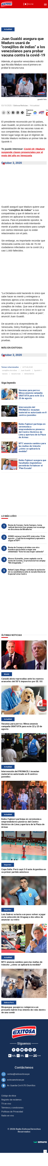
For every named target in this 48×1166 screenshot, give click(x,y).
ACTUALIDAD (27, 367)
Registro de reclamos (11, 1099)
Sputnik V (37, 370)
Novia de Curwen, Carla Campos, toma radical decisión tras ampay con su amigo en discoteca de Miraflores (26, 527)
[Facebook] (13, 112)
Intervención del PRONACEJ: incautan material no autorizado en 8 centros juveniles (32, 411)
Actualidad (8, 29)
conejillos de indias (9, 370)
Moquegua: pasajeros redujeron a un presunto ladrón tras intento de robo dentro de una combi (23, 1010)
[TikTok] (34, 1050)
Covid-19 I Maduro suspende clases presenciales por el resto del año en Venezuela (23, 152)
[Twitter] (8, 112)
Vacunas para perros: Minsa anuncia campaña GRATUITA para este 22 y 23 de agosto (31, 394)
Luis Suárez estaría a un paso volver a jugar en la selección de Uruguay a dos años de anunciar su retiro (23, 917)
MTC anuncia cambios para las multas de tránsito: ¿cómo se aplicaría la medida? (32, 447)
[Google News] (30, 1050)
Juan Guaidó (25, 370)
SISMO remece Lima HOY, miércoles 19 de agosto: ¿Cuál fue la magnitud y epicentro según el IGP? (26, 538)
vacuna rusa (15, 374)
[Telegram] (22, 112)
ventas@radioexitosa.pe (18, 1074)
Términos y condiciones (12, 1107)
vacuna (4, 374)
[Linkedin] (17, 112)
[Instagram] (26, 1050)
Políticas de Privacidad (12, 1111)
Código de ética (8, 1095)
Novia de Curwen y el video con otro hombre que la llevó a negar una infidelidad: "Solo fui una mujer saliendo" (26, 549)
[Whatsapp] (3, 112)
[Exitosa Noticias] (6, 4)
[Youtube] (22, 1050)
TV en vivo (6, 1103)
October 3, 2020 (11, 162)
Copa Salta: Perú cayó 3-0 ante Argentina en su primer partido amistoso (23, 870)
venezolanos (29, 374)
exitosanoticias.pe (15, 1080)
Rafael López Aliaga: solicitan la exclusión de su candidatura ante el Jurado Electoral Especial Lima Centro (26, 572)
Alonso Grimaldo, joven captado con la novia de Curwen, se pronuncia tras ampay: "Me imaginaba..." (27, 561)
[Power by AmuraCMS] (40, 1142)
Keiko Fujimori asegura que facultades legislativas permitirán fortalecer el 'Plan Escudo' (32, 464)
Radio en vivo (7, 1115)
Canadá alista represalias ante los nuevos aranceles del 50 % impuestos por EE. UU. (22, 680)
